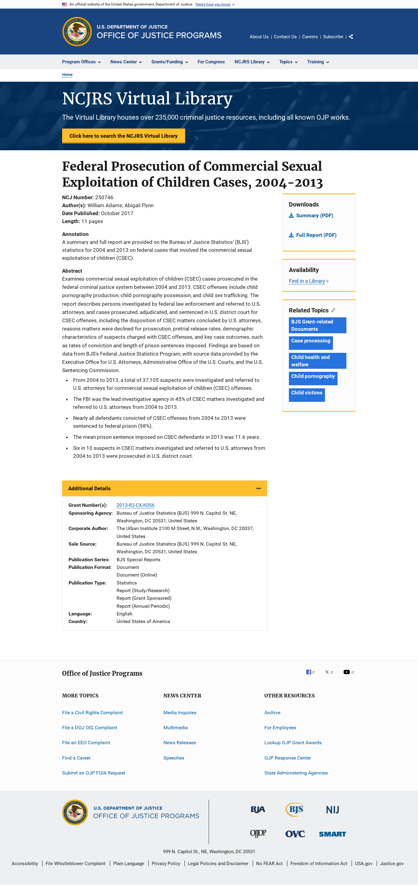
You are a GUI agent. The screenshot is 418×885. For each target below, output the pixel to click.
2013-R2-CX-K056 (136, 505)
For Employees (280, 727)
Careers (310, 36)
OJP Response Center (287, 758)
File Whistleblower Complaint (76, 863)
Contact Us (285, 36)
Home (67, 74)
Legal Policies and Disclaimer (218, 863)
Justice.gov (392, 863)
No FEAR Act (269, 863)
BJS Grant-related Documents (312, 325)
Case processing (310, 341)
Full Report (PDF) (316, 235)
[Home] (159, 31)
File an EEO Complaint (86, 742)
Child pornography (313, 376)
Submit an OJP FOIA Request (93, 773)
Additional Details (89, 488)
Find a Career (76, 758)
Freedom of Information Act (318, 863)
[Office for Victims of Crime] (295, 838)
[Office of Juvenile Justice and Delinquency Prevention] (258, 839)
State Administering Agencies (296, 773)
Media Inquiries (179, 712)
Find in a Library (307, 281)
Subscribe (333, 36)
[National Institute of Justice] (333, 814)
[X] (331, 676)
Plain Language (128, 863)
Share (355, 41)
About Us (259, 36)
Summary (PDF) (314, 215)
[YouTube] (349, 676)
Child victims (307, 393)
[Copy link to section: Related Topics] (332, 310)
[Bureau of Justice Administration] (258, 814)
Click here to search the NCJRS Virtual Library (123, 136)
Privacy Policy (166, 863)
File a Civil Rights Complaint (92, 712)
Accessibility (25, 863)
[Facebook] (313, 676)
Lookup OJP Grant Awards (293, 742)
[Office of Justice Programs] (77, 32)
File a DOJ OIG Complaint (89, 727)
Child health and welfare (310, 361)
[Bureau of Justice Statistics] (295, 818)
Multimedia (175, 727)
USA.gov (363, 863)
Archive (272, 712)
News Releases (179, 742)
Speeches (173, 758)
